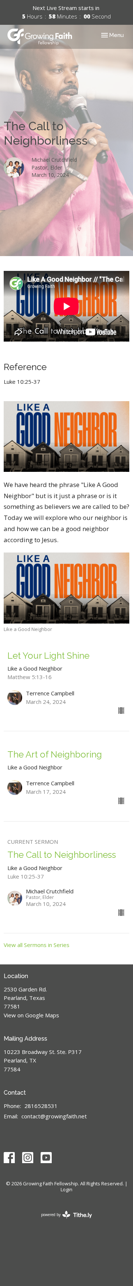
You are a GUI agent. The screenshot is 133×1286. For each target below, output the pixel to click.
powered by (62, 1221)
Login (66, 1189)
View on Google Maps (31, 1015)
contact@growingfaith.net (54, 1116)
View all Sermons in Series (36, 944)
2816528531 (41, 1105)
